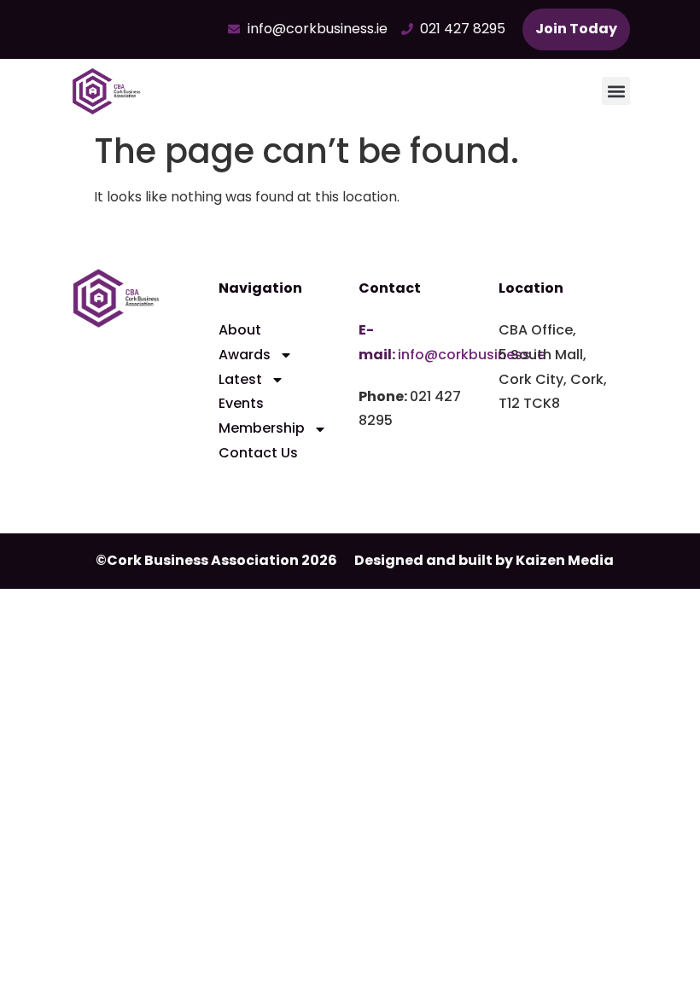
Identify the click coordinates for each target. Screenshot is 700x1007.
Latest (240, 379)
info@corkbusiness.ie (471, 354)
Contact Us (258, 453)
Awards (245, 354)
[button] (616, 91)
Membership (262, 428)
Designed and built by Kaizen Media (484, 560)
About (240, 330)
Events (241, 403)
